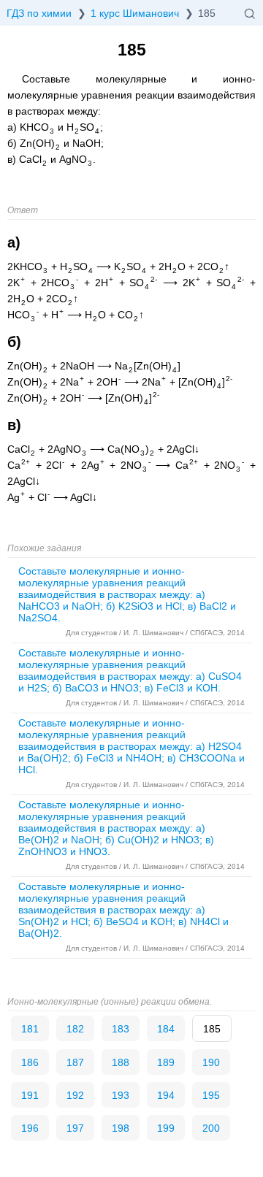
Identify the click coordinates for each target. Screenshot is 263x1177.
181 (30, 1029)
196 (30, 1128)
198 (120, 1128)
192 (75, 1095)
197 (75, 1128)
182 (75, 1029)
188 (120, 1062)
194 (166, 1095)
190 (211, 1062)
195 (211, 1095)
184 (166, 1029)
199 (166, 1128)
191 (30, 1095)
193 (120, 1095)
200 (211, 1128)
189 (166, 1062)
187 (75, 1062)
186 (30, 1062)
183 (120, 1029)
